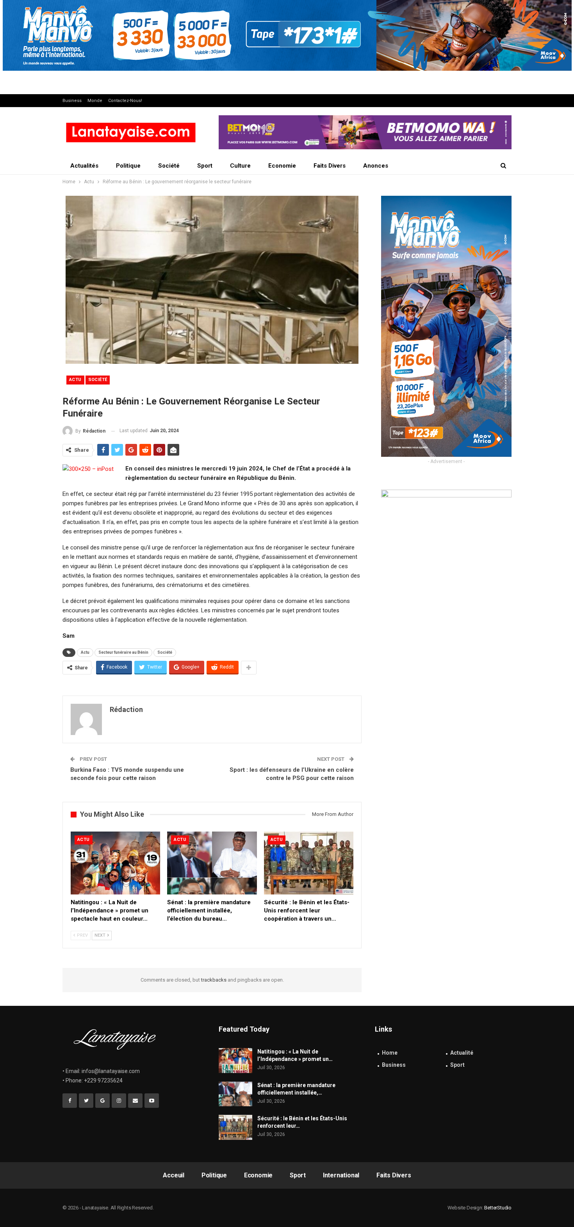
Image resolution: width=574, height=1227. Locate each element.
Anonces (375, 165)
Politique (128, 165)
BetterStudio (498, 1208)
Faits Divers (330, 165)
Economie (282, 165)
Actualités (84, 165)
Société (169, 165)
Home (390, 1053)
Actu (75, 379)
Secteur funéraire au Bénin (123, 652)
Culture (240, 165)
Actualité (461, 1053)
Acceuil (173, 1175)
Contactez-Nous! (125, 100)
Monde (94, 100)
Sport (204, 165)
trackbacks (213, 980)
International (341, 1175)
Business (72, 100)
